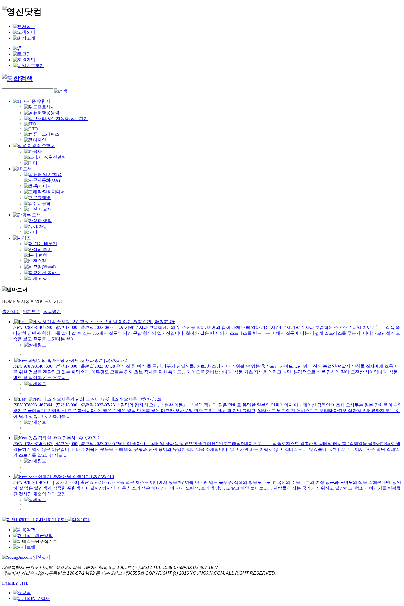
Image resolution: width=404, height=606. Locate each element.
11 (26, 519)
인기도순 (31, 311)
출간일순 (11, 311)
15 (43, 519)
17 (52, 519)
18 (56, 519)
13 (34, 519)
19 (61, 519)
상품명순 (52, 311)
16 (48, 519)
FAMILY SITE (15, 583)
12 (30, 519)
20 (65, 519)
